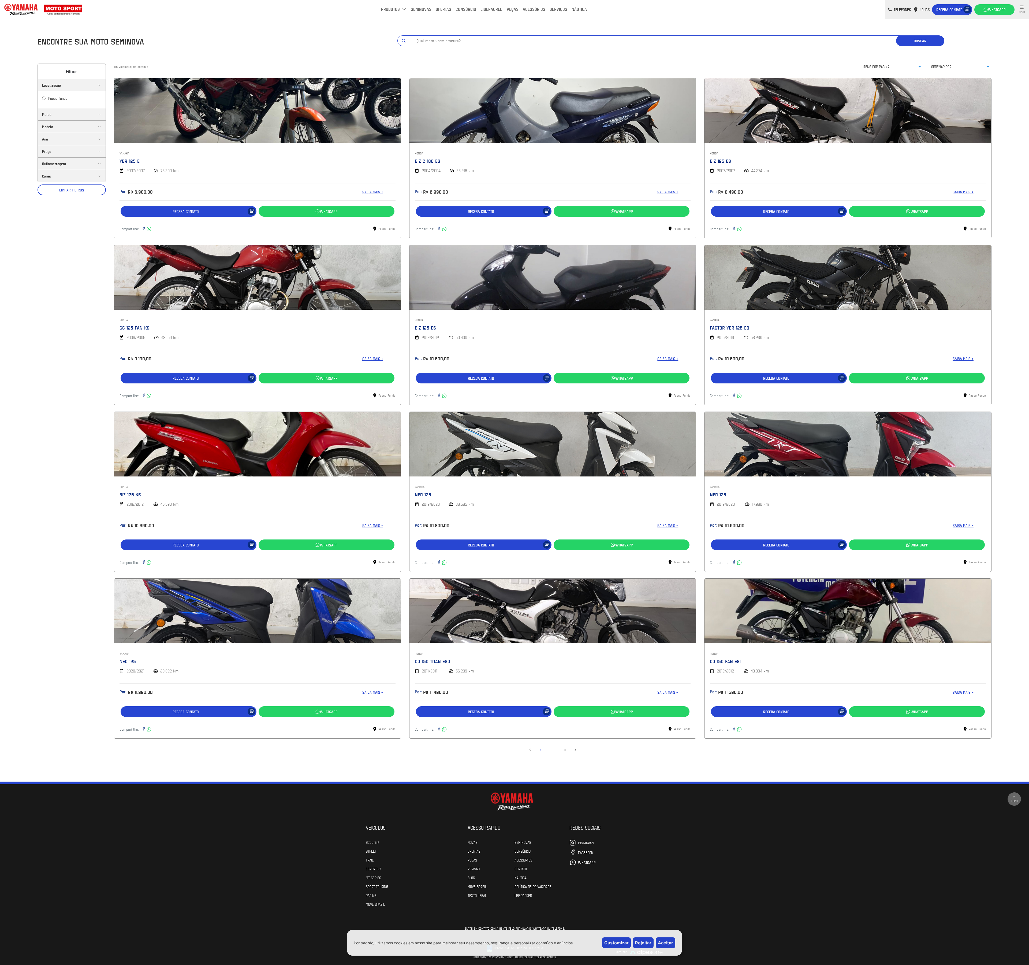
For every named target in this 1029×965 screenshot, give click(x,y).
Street (371, 851)
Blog (471, 877)
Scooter (372, 842)
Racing (371, 895)
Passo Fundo (58, 98)
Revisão (474, 868)
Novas (472, 842)
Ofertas (443, 9)
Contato (520, 868)
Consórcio (466, 9)
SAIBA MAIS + (372, 191)
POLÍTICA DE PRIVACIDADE (532, 886)
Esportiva (373, 868)
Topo (1014, 800)
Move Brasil (375, 904)
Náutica (579, 9)
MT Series (373, 877)
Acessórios (534, 9)
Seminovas (421, 9)
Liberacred (491, 9)
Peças (513, 9)
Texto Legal (477, 895)
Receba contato (949, 9)
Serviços (558, 9)
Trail (370, 859)
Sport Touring (377, 886)
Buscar (920, 40)
